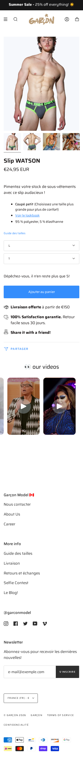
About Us (12, 514)
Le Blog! (11, 593)
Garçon (36, 715)
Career (9, 524)
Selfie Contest (16, 583)
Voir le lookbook (27, 215)
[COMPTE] (67, 19)
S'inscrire (67, 672)
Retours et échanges (22, 573)
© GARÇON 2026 (15, 715)
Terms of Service (60, 715)
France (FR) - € (19, 698)
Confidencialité (16, 725)
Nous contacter (17, 504)
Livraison (12, 563)
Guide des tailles (14, 233)
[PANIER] (77, 19)
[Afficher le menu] (7, 19)
